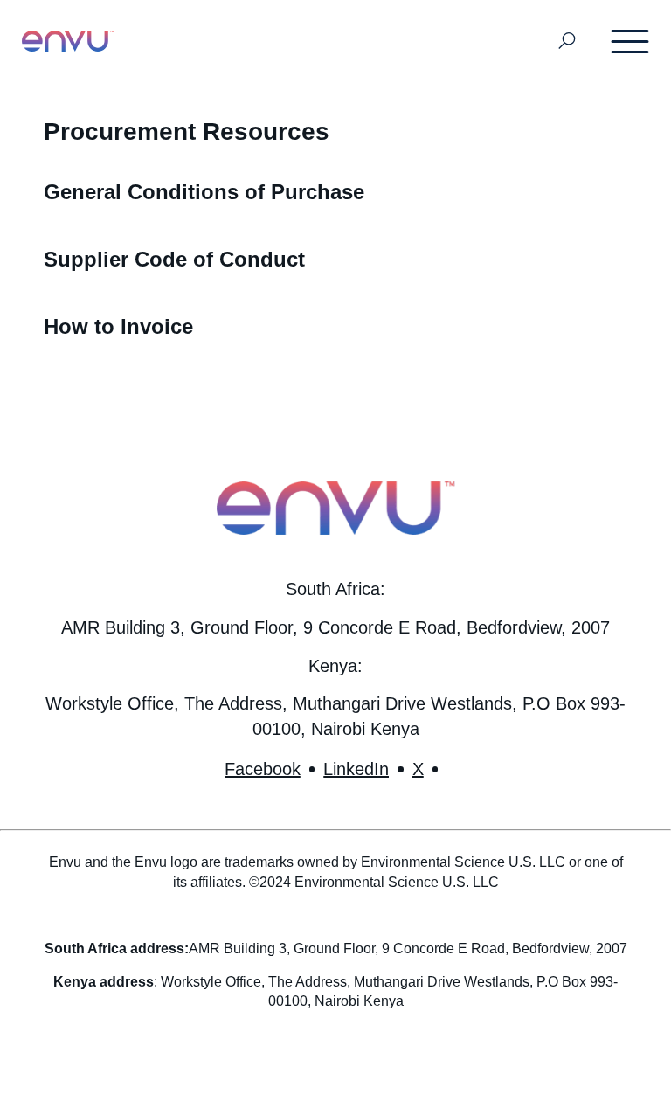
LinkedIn (356, 769)
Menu (631, 41)
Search (567, 41)
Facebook (263, 769)
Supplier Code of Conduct (174, 259)
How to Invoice (118, 326)
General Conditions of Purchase (204, 192)
